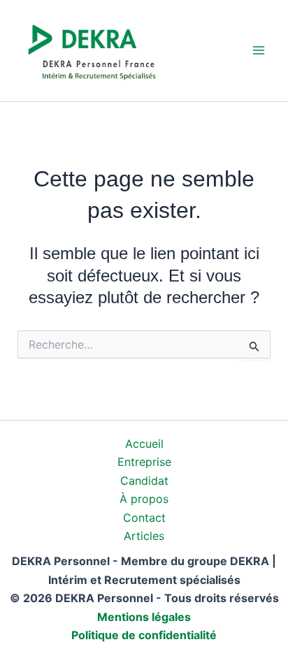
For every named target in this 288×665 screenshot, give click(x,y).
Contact (144, 518)
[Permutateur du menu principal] (258, 50)
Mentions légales (144, 617)
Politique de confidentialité (144, 635)
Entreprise (144, 462)
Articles (144, 536)
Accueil (144, 444)
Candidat (144, 481)
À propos (144, 499)
